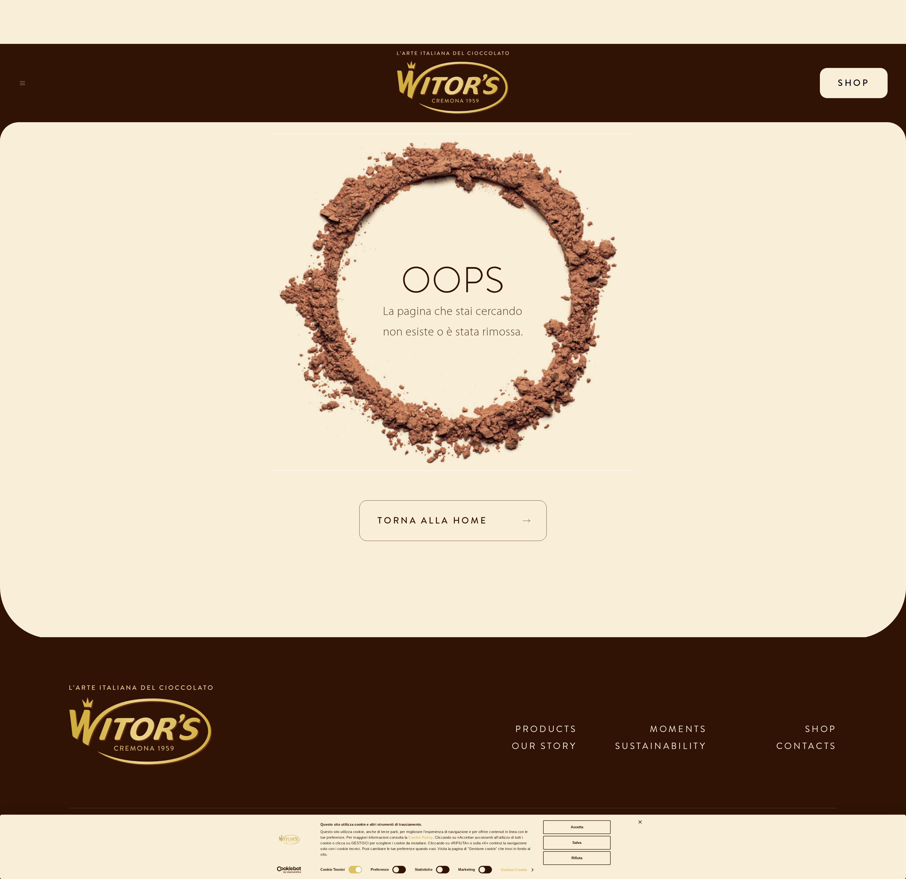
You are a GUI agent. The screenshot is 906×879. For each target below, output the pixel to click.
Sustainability (661, 746)
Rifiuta (576, 858)
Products (546, 729)
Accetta (577, 827)
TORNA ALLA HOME (432, 520)
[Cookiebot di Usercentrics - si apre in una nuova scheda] (289, 869)
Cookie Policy (420, 837)
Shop (821, 729)
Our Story (544, 746)
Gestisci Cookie (514, 870)
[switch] (399, 869)
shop (854, 82)
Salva (576, 843)
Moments (678, 729)
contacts (806, 746)
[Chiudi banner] (640, 822)
